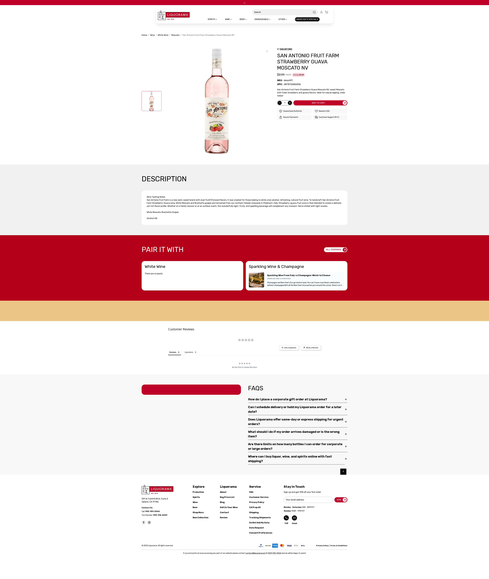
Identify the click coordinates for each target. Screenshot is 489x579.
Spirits (196, 497)
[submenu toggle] (218, 19)
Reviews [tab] (172, 352)
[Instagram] (149, 522)
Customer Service (258, 497)
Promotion (198, 492)
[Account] (321, 12)
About (223, 492)
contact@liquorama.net (256, 553)
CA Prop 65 (255, 507)
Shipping (254, 512)
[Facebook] (144, 522)
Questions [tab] (189, 352)
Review (223, 517)
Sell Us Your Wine (229, 507)
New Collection (200, 517)
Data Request (256, 528)
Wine (195, 502)
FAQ (251, 492)
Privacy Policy (256, 502)
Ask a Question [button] (290, 347)
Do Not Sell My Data (259, 522)
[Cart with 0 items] (328, 12)
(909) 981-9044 (274, 553)
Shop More (198, 512)
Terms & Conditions (338, 546)
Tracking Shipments (260, 517)
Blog (222, 502)
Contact (224, 512)
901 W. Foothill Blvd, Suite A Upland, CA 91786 (155, 500)
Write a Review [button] (312, 347)
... (245, 2)
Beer (195, 507)
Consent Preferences (260, 533)
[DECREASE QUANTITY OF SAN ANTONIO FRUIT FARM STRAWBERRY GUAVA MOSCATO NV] (280, 103)
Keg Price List (227, 497)
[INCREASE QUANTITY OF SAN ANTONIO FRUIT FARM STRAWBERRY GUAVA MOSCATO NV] (290, 103)
